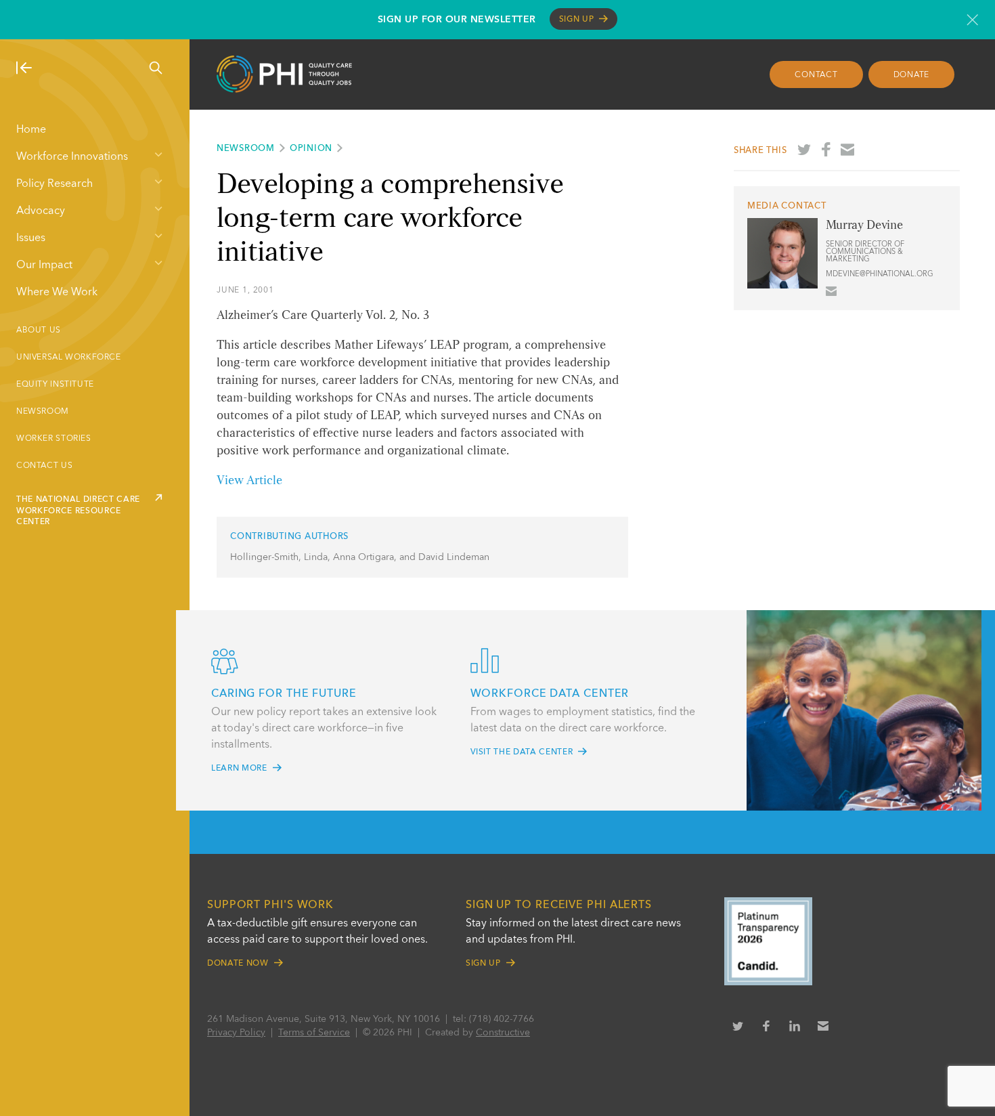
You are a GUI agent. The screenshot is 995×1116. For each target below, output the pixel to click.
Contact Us (44, 466)
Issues (30, 238)
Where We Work (56, 292)
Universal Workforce (68, 357)
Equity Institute (55, 385)
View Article (249, 481)
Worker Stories (53, 439)
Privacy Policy (236, 1032)
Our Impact (44, 265)
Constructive (503, 1032)
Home (31, 130)
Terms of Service (314, 1032)
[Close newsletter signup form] (972, 20)
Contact (816, 75)
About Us (38, 330)
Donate (911, 75)
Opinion (311, 148)
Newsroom (42, 412)
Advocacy (40, 211)
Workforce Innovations (72, 157)
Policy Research (54, 184)
